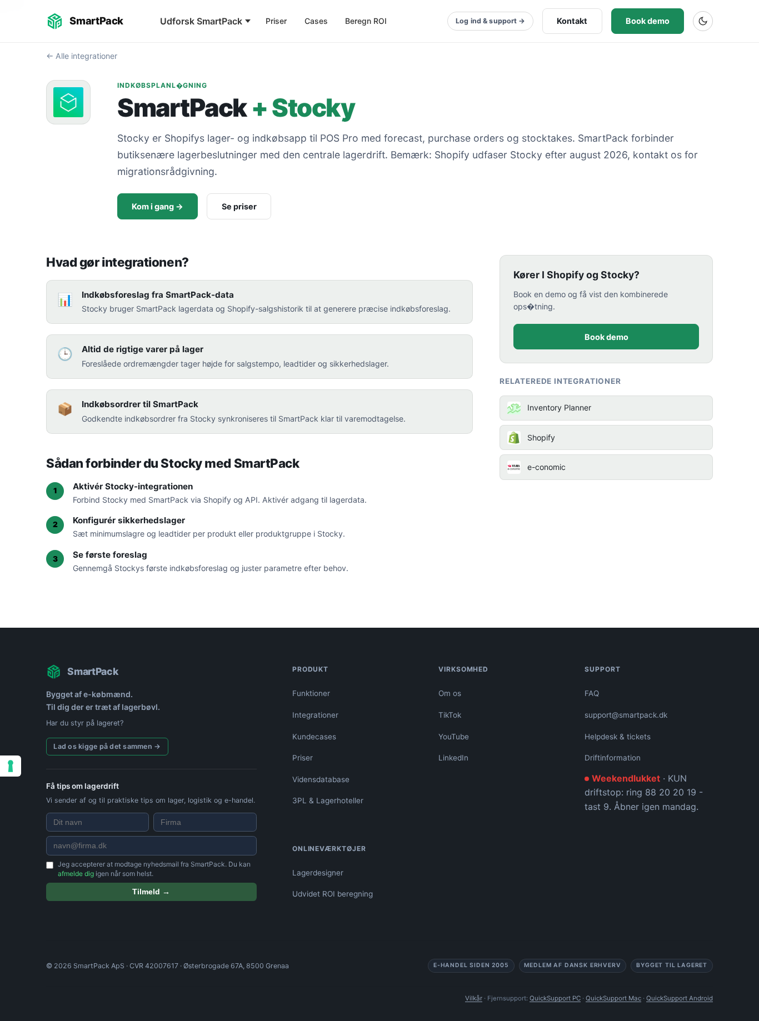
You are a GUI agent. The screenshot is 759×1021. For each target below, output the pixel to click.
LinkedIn (453, 757)
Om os (449, 693)
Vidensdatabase (320, 779)
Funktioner (311, 693)
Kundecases (314, 736)
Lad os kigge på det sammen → (107, 746)
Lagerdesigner (317, 872)
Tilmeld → (151, 892)
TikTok (449, 714)
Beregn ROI (366, 21)
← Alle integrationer (81, 56)
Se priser (239, 206)
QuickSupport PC (555, 998)
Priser (276, 21)
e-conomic (546, 467)
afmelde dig (76, 873)
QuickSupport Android (679, 998)
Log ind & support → (490, 21)
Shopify (541, 437)
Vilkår (473, 998)
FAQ (592, 693)
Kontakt (572, 21)
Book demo (648, 21)
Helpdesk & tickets (618, 736)
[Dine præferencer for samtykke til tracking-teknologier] (10, 766)
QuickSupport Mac (613, 998)
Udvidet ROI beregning (332, 893)
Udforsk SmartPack (201, 21)
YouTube (453, 736)
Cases (316, 21)
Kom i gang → (157, 206)
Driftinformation (613, 757)
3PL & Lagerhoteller (327, 800)
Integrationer (315, 714)
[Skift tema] (703, 21)
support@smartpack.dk (626, 714)
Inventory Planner (559, 407)
